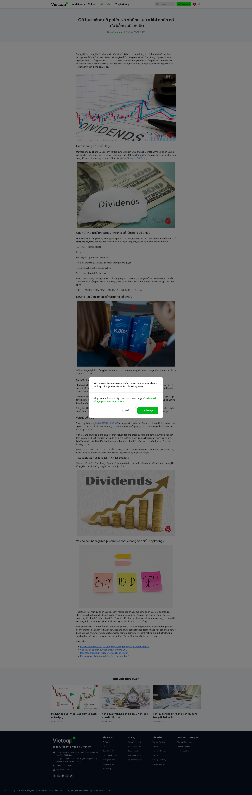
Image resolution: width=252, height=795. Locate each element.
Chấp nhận (148, 410)
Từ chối (125, 410)
